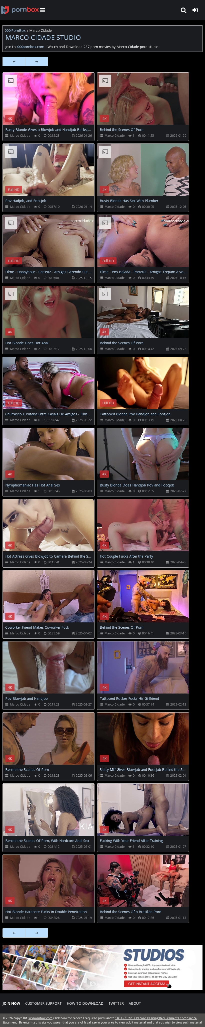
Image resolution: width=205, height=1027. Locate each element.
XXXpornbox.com (20, 10)
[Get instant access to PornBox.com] (102, 988)
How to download (85, 1003)
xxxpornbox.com (40, 1018)
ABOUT (135, 1003)
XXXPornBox (15, 30)
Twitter (116, 1003)
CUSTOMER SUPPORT (43, 1003)
